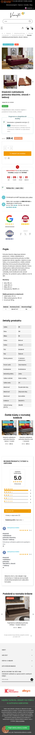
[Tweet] (25, 234)
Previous (2, 82)
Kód (3, 102)
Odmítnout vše (8, 732)
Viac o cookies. (20, 721)
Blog (31, 5)
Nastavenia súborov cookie (22, 732)
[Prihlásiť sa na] (32, 679)
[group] (17, 614)
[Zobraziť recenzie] (25, 220)
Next (33, 82)
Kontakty (26, 5)
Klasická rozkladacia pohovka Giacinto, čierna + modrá (9, 439)
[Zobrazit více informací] (28, 122)
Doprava (20, 5)
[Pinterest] (30, 234)
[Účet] (22, 27)
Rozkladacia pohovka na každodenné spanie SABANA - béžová (17, 624)
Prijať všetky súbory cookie (17, 728)
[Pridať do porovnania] (9, 158)
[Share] (21, 234)
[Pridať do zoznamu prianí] (6, 158)
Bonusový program (11, 5)
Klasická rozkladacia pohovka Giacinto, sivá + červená (26, 439)
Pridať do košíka (18, 154)
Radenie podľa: (10, 520)
